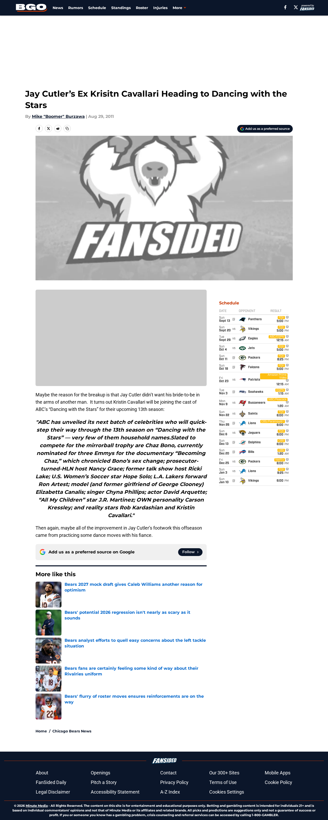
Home (41, 731)
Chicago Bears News (71, 731)
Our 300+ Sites (224, 772)
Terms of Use (223, 782)
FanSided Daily (51, 782)
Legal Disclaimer (53, 792)
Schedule (97, 7)
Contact (168, 772)
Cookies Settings (226, 792)
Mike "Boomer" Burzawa (58, 116)
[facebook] (285, 7)
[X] (296, 7)
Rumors (75, 7)
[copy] (67, 128)
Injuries (160, 7)
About (42, 772)
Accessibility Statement (115, 792)
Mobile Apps (277, 772)
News (58, 7)
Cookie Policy (278, 782)
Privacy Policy (174, 782)
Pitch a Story (104, 782)
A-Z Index (170, 792)
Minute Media (37, 806)
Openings (100, 772)
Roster (142, 7)
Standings (121, 7)
